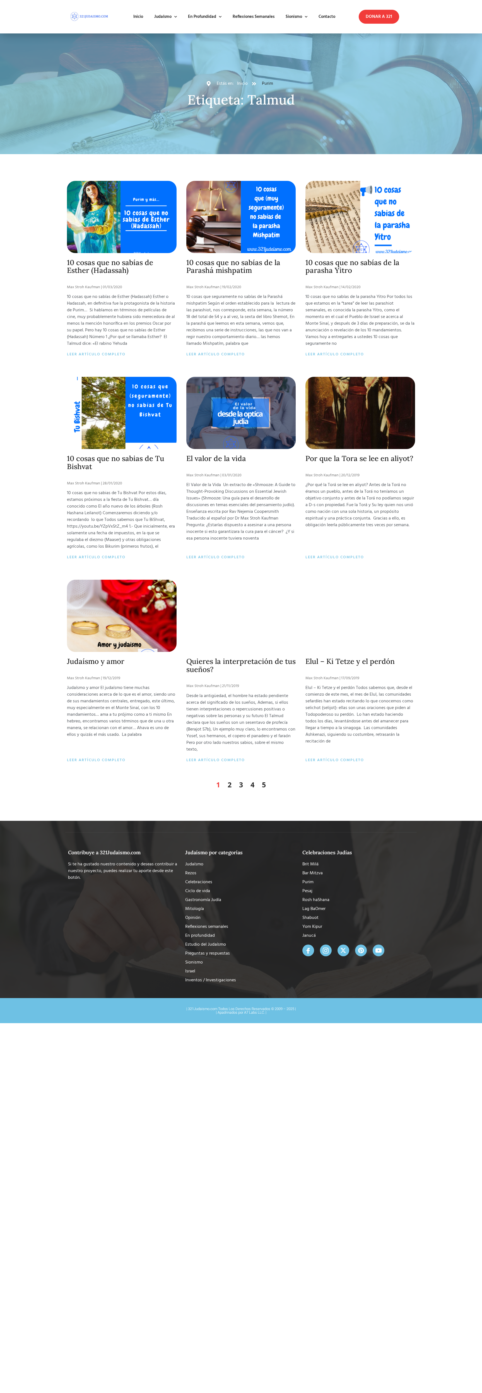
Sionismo (294, 16)
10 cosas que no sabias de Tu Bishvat (115, 462)
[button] (379, 17)
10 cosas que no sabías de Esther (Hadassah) (110, 266)
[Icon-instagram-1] (326, 950)
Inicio (138, 16)
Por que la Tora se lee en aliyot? (359, 458)
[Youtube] (378, 950)
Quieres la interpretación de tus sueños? (241, 665)
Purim (267, 83)
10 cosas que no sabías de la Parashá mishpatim (233, 266)
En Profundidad (202, 16)
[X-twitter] (343, 950)
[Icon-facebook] (308, 950)
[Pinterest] (361, 950)
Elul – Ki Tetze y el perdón (350, 661)
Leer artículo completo (96, 354)
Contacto (327, 16)
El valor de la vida (216, 458)
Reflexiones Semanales (253, 16)
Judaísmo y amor (95, 661)
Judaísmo (163, 16)
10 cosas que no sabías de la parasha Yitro (352, 266)
